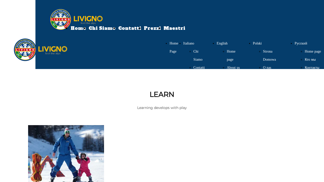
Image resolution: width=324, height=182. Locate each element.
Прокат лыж (314, 92)
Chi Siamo (102, 28)
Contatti (129, 28)
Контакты (312, 68)
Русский (301, 43)
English (222, 43)
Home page (313, 51)
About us (233, 68)
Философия (313, 84)
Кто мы (310, 59)
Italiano (188, 43)
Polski (257, 43)
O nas (267, 68)
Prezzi (152, 28)
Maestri (174, 28)
